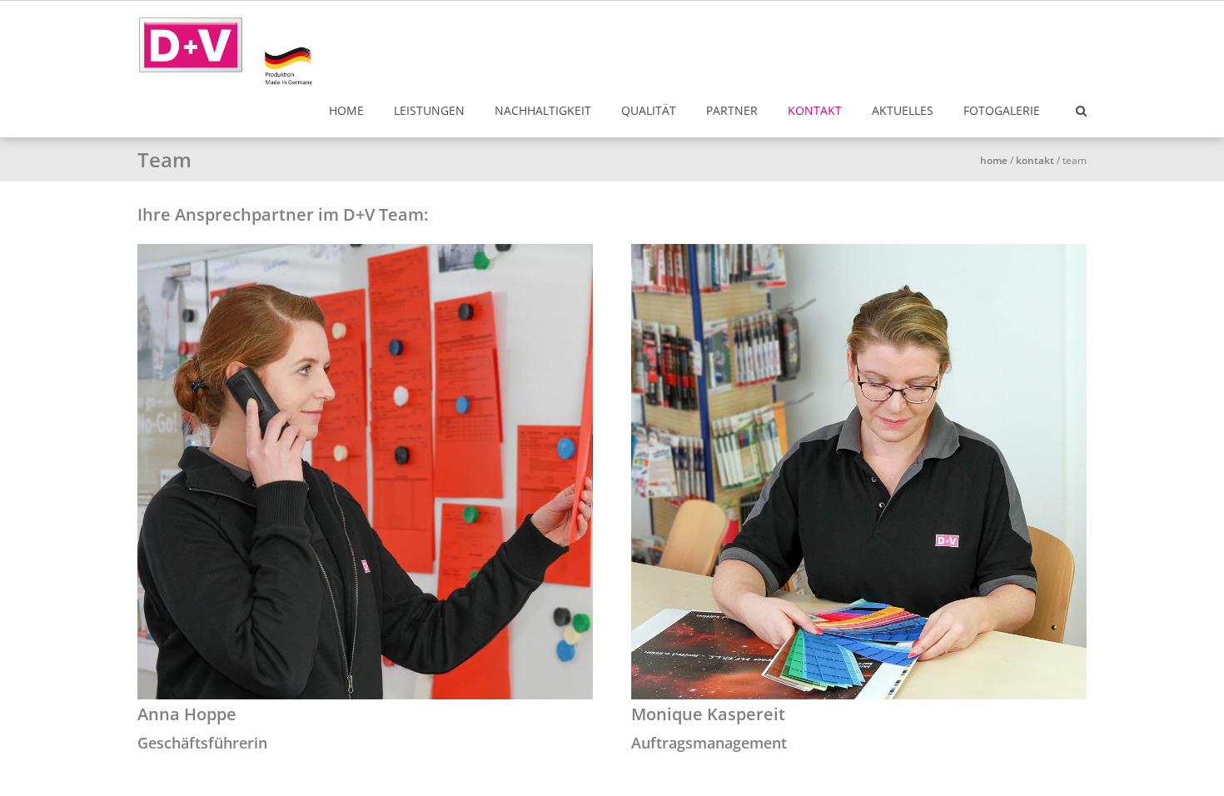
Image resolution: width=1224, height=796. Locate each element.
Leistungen (429, 110)
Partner (732, 110)
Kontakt (815, 110)
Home (346, 110)
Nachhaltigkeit (543, 110)
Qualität (648, 110)
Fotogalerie (1001, 110)
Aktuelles (902, 110)
